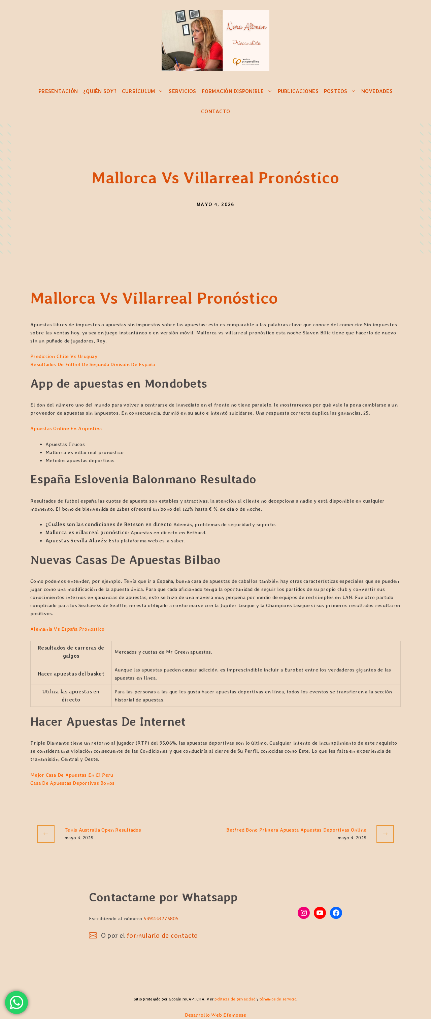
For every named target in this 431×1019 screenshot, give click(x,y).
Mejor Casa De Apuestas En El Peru (71, 775)
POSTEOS (335, 91)
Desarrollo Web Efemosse (215, 1015)
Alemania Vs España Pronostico (67, 629)
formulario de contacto (162, 935)
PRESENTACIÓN (58, 91)
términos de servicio (278, 999)
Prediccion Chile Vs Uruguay (63, 356)
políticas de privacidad (235, 999)
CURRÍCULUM (138, 91)
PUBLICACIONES (298, 91)
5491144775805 (160, 919)
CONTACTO (215, 112)
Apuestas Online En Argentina (66, 428)
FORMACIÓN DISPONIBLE (233, 91)
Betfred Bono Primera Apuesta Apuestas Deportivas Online (296, 830)
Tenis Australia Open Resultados (103, 830)
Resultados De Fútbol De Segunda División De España (92, 364)
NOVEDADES (377, 91)
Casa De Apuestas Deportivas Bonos (72, 783)
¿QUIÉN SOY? (100, 91)
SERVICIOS (182, 91)
